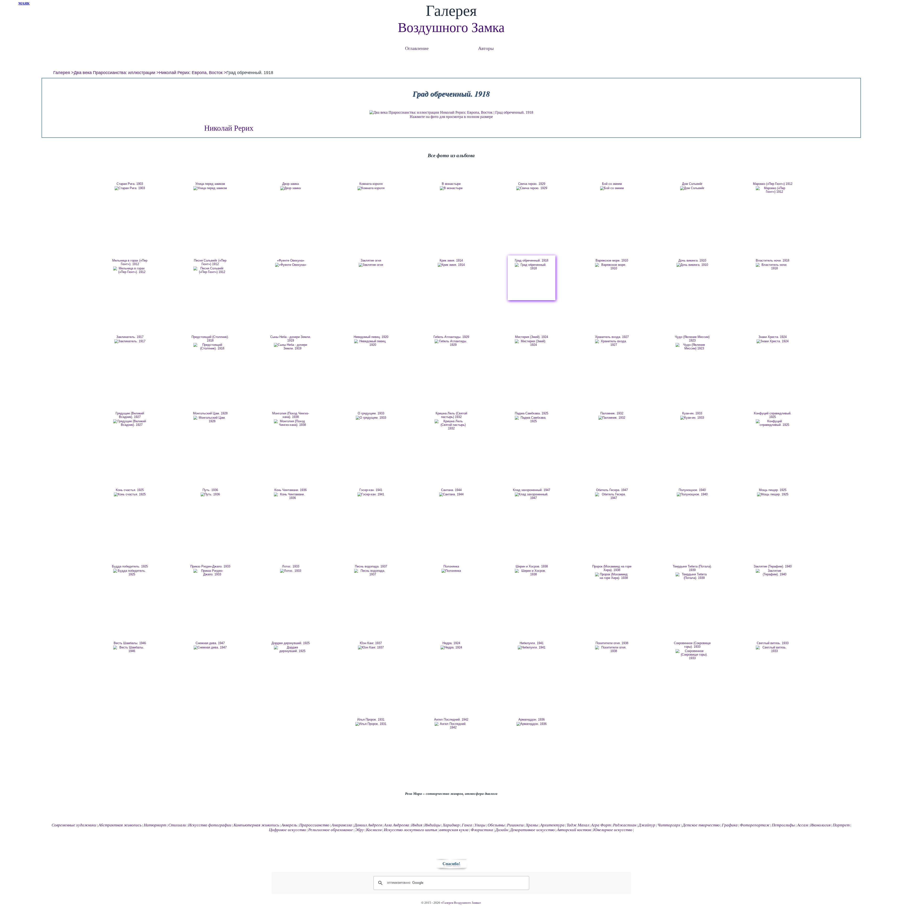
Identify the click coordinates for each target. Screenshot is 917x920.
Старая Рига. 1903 (130, 184)
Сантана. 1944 (451, 490)
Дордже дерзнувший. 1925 (291, 643)
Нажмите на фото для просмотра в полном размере (451, 117)
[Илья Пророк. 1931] (370, 724)
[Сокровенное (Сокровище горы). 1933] (692, 654)
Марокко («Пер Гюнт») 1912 (772, 184)
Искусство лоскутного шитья (410, 830)
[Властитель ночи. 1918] (772, 266)
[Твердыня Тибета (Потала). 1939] (692, 576)
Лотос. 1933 (290, 566)
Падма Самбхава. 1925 (531, 413)
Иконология (820, 825)
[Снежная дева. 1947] (210, 647)
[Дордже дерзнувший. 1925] (290, 649)
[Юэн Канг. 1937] (370, 647)
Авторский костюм (574, 830)
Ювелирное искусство (612, 830)
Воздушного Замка (451, 27)
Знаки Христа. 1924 (772, 337)
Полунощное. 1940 (692, 490)
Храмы (532, 825)
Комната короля (371, 184)
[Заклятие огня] (370, 265)
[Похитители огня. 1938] (611, 649)
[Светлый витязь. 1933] (772, 649)
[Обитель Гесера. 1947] (611, 496)
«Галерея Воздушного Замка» (461, 902)
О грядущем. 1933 (371, 413)
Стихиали (177, 825)
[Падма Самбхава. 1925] (531, 419)
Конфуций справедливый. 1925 (772, 415)
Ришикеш (515, 825)
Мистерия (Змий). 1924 (531, 337)
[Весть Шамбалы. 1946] (129, 649)
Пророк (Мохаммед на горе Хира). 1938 (611, 568)
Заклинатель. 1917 (130, 337)
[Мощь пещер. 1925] (772, 494)
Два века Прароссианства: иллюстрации (114, 72)
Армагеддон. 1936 (531, 719)
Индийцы (432, 825)
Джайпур (646, 825)
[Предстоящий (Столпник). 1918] (210, 346)
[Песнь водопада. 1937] (370, 572)
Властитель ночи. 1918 (772, 260)
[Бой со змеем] (611, 188)
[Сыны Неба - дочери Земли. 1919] (290, 346)
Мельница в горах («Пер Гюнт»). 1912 (129, 262)
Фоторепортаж (755, 825)
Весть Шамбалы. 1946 (130, 643)
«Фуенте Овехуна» (290, 260)
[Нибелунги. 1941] (531, 647)
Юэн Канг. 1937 (371, 643)
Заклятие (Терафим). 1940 (773, 566)
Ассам (802, 825)
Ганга (467, 825)
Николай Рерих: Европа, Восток (191, 72)
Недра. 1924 (451, 643)
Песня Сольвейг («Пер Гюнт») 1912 (210, 262)
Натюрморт (155, 825)
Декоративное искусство (532, 830)
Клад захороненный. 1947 (531, 490)
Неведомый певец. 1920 (371, 337)
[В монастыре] (451, 188)
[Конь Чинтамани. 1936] (290, 496)
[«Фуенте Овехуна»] (290, 265)
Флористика (482, 830)
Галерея (61, 72)
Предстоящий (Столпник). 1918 (210, 338)
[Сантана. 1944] (451, 494)
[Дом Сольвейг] (692, 188)
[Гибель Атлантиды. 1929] (451, 343)
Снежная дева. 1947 (210, 643)
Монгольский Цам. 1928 (210, 413)
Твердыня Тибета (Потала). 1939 (692, 568)
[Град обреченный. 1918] (531, 266)
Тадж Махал (578, 825)
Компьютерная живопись (256, 825)
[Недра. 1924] (451, 647)
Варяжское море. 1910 (612, 260)
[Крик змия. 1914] (451, 265)
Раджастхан (624, 825)
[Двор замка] (290, 188)
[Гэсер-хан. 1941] (370, 494)
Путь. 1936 (210, 490)
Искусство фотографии (209, 825)
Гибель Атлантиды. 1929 (451, 337)
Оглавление (417, 48)
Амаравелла (341, 825)
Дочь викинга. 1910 (692, 260)
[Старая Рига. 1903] (129, 188)
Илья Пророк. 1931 (370, 719)
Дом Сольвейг (692, 184)
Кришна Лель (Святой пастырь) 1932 (451, 415)
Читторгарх (668, 825)
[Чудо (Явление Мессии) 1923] (692, 346)
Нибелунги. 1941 (532, 643)
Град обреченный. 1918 (531, 260)
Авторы (486, 48)
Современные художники (74, 825)
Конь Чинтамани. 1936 (290, 490)
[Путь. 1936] (210, 494)
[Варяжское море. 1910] (611, 266)
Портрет (841, 825)
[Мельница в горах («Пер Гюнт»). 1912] (129, 270)
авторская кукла (454, 830)
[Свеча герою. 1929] (531, 188)
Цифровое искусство (287, 830)
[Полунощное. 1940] (692, 494)
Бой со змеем (612, 184)
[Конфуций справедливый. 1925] (772, 423)
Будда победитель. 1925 (130, 566)
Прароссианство (314, 825)
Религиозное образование (330, 830)
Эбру (359, 830)
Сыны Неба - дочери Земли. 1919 (290, 338)
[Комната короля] (370, 188)
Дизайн (501, 830)
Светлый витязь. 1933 (773, 643)
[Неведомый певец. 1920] (370, 343)
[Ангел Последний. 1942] (451, 725)
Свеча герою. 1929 (531, 184)
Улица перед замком (210, 184)
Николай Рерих (228, 128)
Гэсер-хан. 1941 (370, 490)
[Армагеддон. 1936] (531, 724)
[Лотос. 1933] (290, 571)
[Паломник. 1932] (611, 418)
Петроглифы (783, 825)
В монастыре (451, 184)
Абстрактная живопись (120, 825)
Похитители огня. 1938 (612, 643)
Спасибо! (451, 863)
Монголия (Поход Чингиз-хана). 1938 (290, 415)
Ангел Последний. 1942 (451, 719)
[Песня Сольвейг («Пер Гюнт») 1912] (210, 270)
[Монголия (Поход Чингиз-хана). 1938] (290, 423)
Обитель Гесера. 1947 (612, 490)
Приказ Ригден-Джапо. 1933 (210, 566)
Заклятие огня (371, 260)
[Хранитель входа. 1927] (611, 343)
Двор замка (290, 184)
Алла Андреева (396, 825)
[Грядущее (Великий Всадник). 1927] (129, 423)
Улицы (479, 825)
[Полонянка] (451, 571)
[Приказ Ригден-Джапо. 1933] (210, 572)
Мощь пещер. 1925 (772, 490)
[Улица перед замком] (210, 188)
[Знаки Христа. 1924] (772, 341)
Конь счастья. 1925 (130, 490)
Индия (416, 825)
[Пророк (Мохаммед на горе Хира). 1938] (611, 576)
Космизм (374, 830)
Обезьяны (496, 825)
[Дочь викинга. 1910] (692, 265)
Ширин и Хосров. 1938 (532, 566)
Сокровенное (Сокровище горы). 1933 (692, 644)
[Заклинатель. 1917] (129, 341)
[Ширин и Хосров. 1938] (531, 572)
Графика (730, 825)
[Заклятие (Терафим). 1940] (772, 572)
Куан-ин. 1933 (692, 413)
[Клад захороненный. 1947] (531, 496)
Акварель (289, 825)
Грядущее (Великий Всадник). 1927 (130, 415)
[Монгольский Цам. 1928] (210, 419)
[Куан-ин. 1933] (692, 418)
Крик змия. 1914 (451, 260)
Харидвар (451, 825)
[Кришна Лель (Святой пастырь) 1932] (451, 424)
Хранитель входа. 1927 (612, 337)
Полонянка (451, 566)
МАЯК (24, 3)
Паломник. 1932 (611, 413)
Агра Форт (601, 825)
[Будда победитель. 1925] (129, 572)
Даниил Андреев (368, 825)
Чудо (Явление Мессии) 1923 (692, 338)
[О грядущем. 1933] (370, 418)
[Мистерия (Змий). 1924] (531, 343)
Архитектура (552, 825)
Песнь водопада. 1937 (371, 566)
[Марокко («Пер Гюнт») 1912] (772, 189)
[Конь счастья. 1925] (129, 494)
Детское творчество (701, 825)
